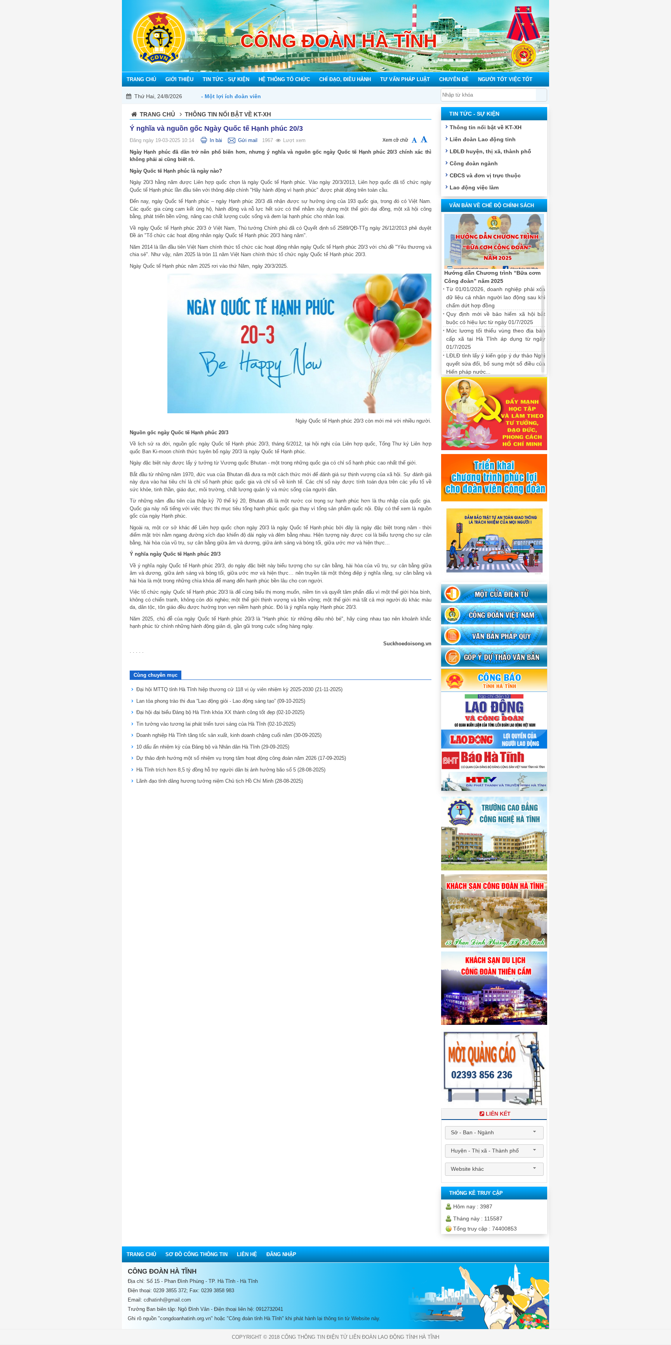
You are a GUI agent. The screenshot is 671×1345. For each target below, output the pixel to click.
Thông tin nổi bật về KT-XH (486, 127)
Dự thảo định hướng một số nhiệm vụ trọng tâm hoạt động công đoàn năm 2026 (241, 758)
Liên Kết (498, 1114)
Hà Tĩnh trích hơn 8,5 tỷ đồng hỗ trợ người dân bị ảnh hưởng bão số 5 (230, 770)
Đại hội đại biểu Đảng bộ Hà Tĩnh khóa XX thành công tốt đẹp (220, 712)
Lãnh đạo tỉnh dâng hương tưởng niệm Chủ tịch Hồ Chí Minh (219, 781)
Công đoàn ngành (474, 163)
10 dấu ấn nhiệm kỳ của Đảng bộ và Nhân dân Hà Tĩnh (212, 747)
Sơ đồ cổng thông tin (196, 1254)
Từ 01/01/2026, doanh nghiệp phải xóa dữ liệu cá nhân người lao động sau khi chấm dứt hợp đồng (495, 297)
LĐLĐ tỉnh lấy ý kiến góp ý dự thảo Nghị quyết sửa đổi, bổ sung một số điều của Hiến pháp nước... (495, 363)
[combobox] (494, 1132)
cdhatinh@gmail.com (167, 1300)
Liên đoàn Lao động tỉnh (483, 139)
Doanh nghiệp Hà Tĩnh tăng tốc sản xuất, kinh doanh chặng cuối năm (229, 735)
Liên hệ (247, 1254)
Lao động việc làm (474, 187)
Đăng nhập (281, 1254)
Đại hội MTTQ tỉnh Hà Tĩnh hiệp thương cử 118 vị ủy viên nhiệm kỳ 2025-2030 (239, 689)
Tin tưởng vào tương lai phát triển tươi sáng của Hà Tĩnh (216, 724)
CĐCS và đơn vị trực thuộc (485, 175)
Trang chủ (157, 114)
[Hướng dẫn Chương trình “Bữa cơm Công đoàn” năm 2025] (494, 241)
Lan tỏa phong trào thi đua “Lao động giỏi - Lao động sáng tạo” (220, 701)
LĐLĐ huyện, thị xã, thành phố (490, 151)
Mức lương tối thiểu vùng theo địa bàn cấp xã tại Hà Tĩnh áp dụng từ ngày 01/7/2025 (495, 339)
